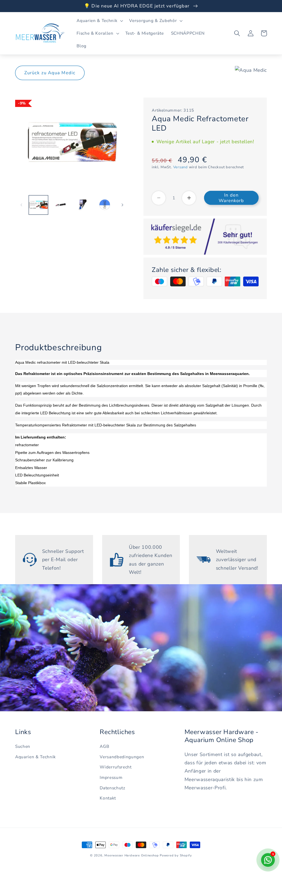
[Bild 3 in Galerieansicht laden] (82, 204)
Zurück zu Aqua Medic (49, 73)
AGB (104, 746)
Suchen (22, 746)
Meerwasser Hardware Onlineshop (131, 855)
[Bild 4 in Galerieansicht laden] (104, 204)
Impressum (111, 777)
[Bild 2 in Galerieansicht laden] (60, 204)
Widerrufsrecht (115, 767)
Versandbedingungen (122, 757)
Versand (180, 167)
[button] (99, 20)
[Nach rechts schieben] (122, 205)
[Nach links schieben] (21, 205)
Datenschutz (112, 788)
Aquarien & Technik (35, 757)
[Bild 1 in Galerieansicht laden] (38, 204)
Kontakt (108, 798)
